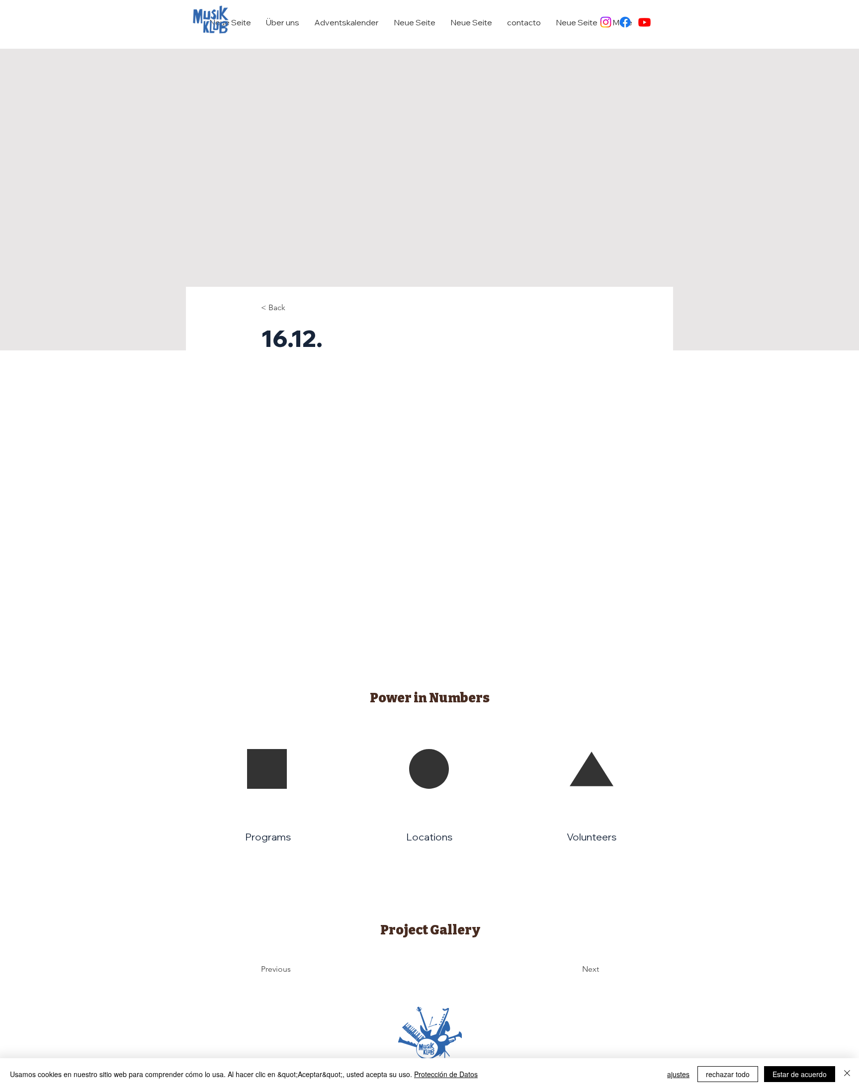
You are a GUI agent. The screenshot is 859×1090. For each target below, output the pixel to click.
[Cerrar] (847, 1074)
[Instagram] (606, 22)
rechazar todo (728, 1074)
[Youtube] (644, 22)
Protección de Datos (446, 1074)
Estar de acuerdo (800, 1074)
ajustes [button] (678, 1074)
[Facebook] (625, 22)
